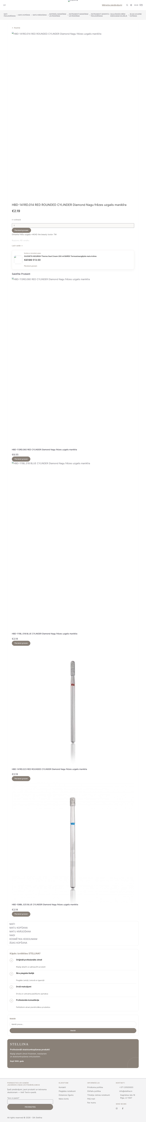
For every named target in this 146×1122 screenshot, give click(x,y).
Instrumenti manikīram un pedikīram (78, 15)
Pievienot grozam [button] (21, 459)
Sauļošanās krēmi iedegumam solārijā (118, 15)
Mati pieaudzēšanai (10, 15)
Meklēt (13, 1018)
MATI (12, 924)
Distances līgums (66, 1095)
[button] (4, 5)
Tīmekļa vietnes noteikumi (98, 1095)
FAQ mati (91, 1099)
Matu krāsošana (40, 15)
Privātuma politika (95, 1087)
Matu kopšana (24, 15)
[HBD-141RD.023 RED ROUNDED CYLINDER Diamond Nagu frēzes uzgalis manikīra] (73, 707)
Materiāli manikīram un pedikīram (57, 15)
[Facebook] (122, 1108)
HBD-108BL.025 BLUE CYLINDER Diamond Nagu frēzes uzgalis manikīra (45, 904)
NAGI (12, 935)
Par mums (91, 1103)
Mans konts (64, 1099)
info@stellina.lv (125, 1091)
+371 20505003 (126, 1087)
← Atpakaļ (16, 28)
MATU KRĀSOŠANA (20, 931)
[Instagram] (116, 1108)
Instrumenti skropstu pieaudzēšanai (100, 15)
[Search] (127, 5)
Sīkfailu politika (94, 1091)
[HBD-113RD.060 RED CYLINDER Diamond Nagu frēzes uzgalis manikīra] (73, 362)
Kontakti (62, 1087)
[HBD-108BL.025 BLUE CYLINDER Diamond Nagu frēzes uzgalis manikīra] (73, 842)
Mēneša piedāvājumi (112, 5)
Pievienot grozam (21, 230)
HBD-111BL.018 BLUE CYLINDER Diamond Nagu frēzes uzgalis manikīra (44, 634)
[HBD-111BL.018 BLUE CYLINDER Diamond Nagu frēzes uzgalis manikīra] (73, 547)
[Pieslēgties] (131, 5)
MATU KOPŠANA (18, 927)
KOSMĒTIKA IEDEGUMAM (23, 939)
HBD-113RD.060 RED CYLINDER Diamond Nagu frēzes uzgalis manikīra (44, 449)
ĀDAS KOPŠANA (18, 942)
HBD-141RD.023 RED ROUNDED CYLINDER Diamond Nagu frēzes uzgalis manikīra (49, 769)
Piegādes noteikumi (67, 1091)
